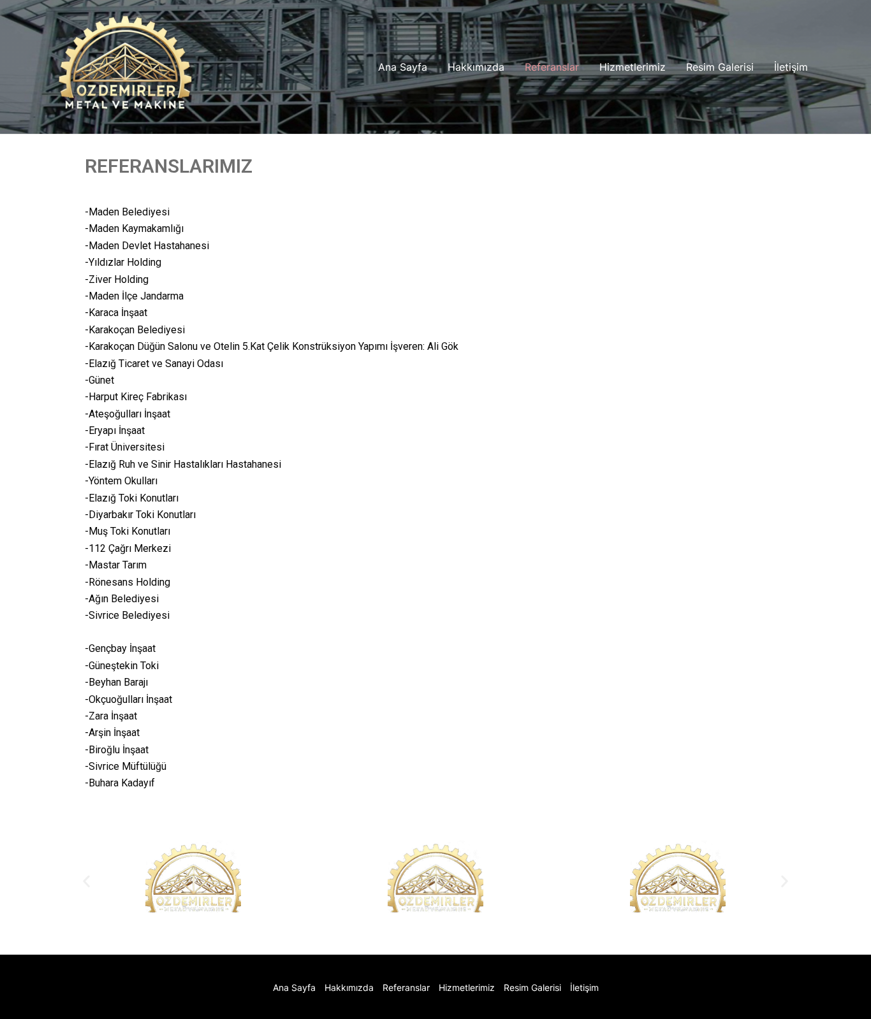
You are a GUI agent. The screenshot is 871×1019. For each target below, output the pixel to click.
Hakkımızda (476, 67)
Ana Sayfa (402, 67)
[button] (86, 882)
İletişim (791, 67)
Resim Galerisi (720, 67)
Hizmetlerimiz (632, 67)
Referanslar (552, 67)
